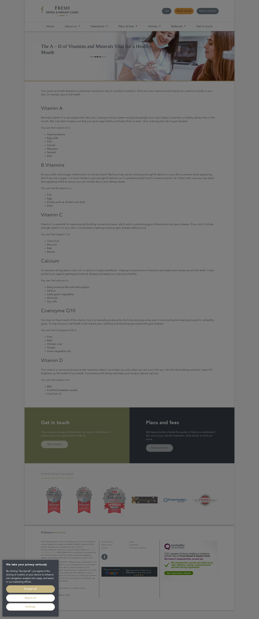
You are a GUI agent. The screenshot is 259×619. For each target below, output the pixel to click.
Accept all (30, 589)
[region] (30, 588)
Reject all (30, 598)
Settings (30, 607)
